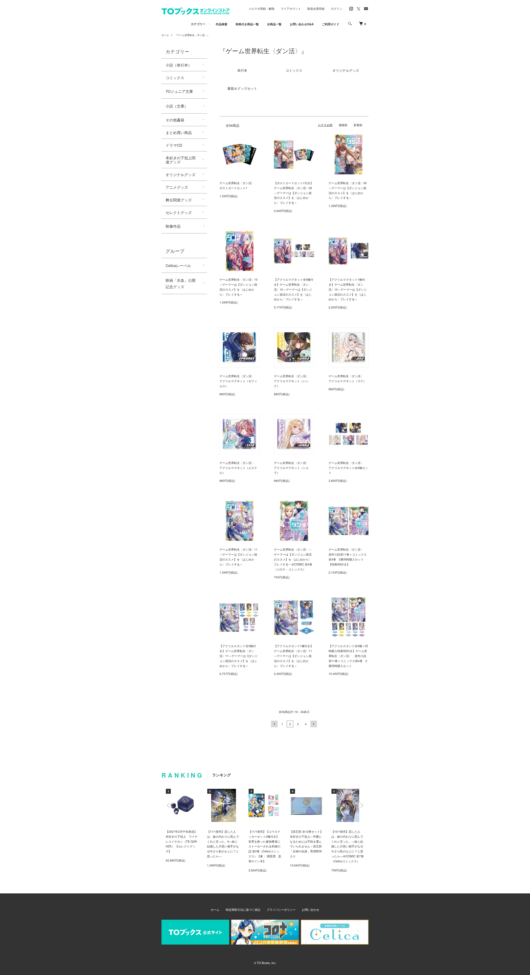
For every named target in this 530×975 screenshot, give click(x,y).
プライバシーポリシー (281, 909)
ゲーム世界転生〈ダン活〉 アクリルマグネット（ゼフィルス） (238, 381)
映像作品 (173, 226)
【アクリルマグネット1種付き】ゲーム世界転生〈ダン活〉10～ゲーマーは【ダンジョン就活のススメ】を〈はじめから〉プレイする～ (348, 289)
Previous (169, 805)
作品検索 (221, 24)
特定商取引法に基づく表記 (243, 909)
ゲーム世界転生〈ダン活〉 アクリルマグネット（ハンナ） (293, 381)
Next (361, 805)
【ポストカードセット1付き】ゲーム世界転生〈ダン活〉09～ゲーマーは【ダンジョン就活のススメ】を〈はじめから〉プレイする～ (293, 193)
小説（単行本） (179, 65)
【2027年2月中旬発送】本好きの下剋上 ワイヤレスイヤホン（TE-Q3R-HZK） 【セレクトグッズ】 (182, 841)
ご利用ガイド (330, 24)
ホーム (165, 35)
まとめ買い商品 (179, 132)
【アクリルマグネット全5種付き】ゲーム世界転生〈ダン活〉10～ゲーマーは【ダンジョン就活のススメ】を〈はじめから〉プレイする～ (293, 289)
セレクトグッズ (179, 212)
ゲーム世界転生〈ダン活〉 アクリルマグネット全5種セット (348, 468)
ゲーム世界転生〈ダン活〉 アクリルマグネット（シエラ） (293, 468)
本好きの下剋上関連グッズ (180, 159)
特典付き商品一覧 (247, 24)
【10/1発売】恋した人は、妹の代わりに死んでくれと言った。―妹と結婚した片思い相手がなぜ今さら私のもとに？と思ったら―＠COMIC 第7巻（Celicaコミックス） (347, 846)
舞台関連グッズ (179, 199)
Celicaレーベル (178, 265)
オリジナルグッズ (180, 174)
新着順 (358, 125)
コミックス (175, 77)
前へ (274, 724)
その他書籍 (175, 119)
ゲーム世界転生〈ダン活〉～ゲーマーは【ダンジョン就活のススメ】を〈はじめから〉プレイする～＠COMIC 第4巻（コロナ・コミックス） (293, 559)
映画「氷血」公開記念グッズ (180, 283)
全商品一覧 (274, 24)
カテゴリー (198, 24)
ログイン (336, 8)
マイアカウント (291, 8)
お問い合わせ (310, 909)
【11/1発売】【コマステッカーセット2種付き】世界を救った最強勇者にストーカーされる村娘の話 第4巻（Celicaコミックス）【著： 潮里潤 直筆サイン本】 (264, 846)
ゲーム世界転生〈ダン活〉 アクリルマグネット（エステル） (238, 468)
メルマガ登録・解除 (261, 8)
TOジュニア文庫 (179, 91)
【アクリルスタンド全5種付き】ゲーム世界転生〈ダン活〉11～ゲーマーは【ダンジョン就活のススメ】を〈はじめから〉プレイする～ (238, 656)
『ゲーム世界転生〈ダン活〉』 (192, 35)
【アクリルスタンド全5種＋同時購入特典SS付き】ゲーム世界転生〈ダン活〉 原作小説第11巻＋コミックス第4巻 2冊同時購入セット (348, 656)
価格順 (343, 125)
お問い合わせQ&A (302, 24)
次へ (313, 724)
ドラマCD (174, 145)
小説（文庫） (177, 106)
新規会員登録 (316, 8)
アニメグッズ (177, 187)
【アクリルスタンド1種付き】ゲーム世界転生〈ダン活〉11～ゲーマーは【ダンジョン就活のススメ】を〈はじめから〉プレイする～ (293, 656)
